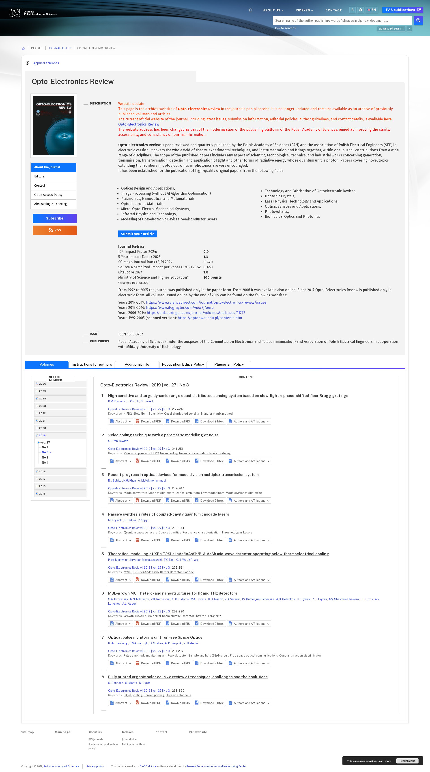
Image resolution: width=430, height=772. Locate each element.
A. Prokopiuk (173, 643)
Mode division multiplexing (244, 493)
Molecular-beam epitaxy (164, 616)
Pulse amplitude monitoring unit (145, 655)
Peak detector (178, 655)
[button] (148, 421)
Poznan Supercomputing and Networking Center (217, 766)
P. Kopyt (143, 520)
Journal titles (60, 48)
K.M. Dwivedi (117, 401)
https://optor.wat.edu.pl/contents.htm (210, 318)
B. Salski (131, 520)
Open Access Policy (48, 195)
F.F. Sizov (367, 599)
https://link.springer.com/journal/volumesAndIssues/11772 (196, 313)
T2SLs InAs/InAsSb (146, 572)
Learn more (384, 761)
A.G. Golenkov (286, 599)
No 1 (45, 462)
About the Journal (47, 167)
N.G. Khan (130, 480)
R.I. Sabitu (115, 480)
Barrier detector (171, 572)
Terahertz (214, 616)
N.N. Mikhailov (139, 599)
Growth (129, 616)
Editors (39, 176)
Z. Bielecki (191, 643)
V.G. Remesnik (160, 599)
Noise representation (194, 453)
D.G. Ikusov (215, 599)
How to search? (284, 28)
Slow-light (140, 413)
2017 (42, 478)
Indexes (303, 10)
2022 (42, 413)
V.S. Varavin (232, 599)
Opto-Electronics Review (138, 124)
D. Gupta (144, 683)
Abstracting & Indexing (50, 204)
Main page (62, 732)
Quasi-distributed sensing (182, 413)
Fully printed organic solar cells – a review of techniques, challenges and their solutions (188, 677)
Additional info (137, 364)
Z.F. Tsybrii (319, 599)
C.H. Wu (181, 559)
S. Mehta (131, 683)
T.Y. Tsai (169, 559)
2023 (42, 405)
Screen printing (154, 695)
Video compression (137, 453)
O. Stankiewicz (118, 441)
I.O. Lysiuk (304, 599)
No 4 (45, 447)
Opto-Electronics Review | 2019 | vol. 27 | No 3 (139, 409)
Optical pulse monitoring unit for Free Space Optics (155, 637)
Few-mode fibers (213, 493)
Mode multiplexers (161, 493)
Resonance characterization (202, 532)
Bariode (188, 572)
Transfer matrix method (216, 413)
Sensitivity (156, 413)
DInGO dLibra (148, 766)
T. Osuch (133, 401)
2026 (42, 383)
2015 (42, 493)
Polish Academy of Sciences (61, 766)
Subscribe (54, 218)
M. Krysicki (115, 520)
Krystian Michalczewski (146, 559)
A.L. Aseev (129, 603)
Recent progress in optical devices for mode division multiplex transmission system (183, 474)
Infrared (201, 616)
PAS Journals (95, 739)
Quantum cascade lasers (141, 532)
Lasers (247, 532)
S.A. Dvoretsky (118, 599)
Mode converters (136, 493)
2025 (42, 391)
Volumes (47, 364)
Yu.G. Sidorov (181, 599)
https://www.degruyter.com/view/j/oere (180, 307)
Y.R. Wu (193, 559)
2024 (42, 398)
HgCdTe (141, 616)
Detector (188, 616)
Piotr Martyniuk (118, 559)
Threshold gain (232, 532)
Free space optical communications (254, 655)
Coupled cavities (170, 532)
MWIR (128, 572)
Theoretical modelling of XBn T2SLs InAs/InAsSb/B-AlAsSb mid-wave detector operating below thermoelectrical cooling (218, 554)
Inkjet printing (133, 695)
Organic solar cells (178, 695)
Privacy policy (95, 766)
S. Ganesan (116, 683)
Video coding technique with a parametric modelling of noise (163, 435)
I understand (407, 761)
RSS (57, 230)
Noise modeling (220, 453)
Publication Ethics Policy (183, 364)
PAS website (198, 732)
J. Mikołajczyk (138, 643)
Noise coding (169, 453)
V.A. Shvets (199, 599)
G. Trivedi (147, 401)
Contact (333, 10)
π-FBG (128, 413)
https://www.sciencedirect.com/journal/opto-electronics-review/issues (206, 302)
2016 (42, 486)
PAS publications (401, 10)
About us (272, 10)
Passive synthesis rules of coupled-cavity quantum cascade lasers (168, 514)
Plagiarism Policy (229, 364)
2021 (42, 420)
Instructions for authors (92, 364)
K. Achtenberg (118, 643)
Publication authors (133, 744)
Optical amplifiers (188, 493)
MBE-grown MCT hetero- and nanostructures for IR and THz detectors (172, 593)
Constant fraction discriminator (300, 655)
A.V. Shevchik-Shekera (344, 599)
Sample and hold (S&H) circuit (208, 655)
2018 (42, 471)
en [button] (374, 10)
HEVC (155, 453)
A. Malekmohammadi (152, 480)
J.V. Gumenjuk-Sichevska (258, 599)
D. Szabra (156, 643)
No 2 (45, 457)
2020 (42, 428)
